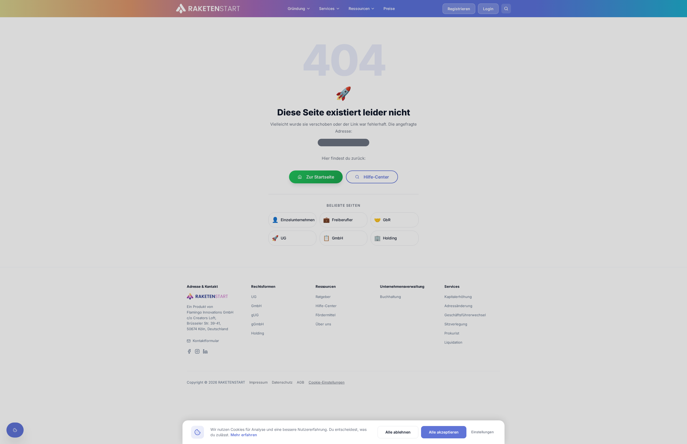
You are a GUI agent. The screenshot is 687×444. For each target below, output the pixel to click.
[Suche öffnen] (506, 8)
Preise (389, 8)
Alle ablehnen (398, 432)
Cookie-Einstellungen (327, 382)
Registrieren (459, 8)
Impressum (258, 382)
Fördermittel (325, 315)
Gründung (296, 8)
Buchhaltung (390, 296)
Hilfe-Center (376, 177)
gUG (255, 315)
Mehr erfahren (244, 434)
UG (254, 296)
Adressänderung (458, 306)
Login (488, 8)
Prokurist (451, 333)
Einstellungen (482, 432)
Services (327, 8)
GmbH (256, 306)
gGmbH (257, 324)
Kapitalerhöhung (458, 296)
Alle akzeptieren (444, 432)
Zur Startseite (320, 177)
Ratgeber (323, 296)
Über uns (323, 324)
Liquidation (453, 342)
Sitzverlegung (455, 324)
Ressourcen (359, 8)
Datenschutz (282, 382)
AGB (300, 382)
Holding (257, 333)
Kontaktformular (206, 341)
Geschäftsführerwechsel (465, 315)
